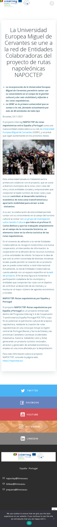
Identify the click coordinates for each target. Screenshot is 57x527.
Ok (29, 523)
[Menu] (52, 3)
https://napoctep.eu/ (13, 360)
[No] (53, 518)
